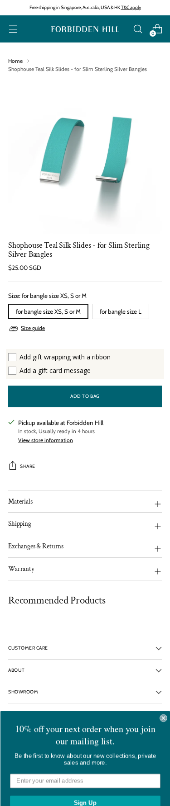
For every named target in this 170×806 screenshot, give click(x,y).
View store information (45, 440)
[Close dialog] (163, 708)
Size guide (33, 328)
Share (27, 466)
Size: (47, 295)
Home (15, 60)
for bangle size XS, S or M (48, 311)
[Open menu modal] (13, 29)
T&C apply (131, 7)
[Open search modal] (137, 29)
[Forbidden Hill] (85, 29)
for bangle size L (120, 311)
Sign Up (85, 793)
